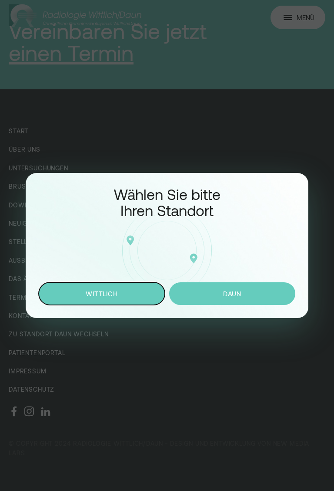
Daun (232, 294)
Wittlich (102, 294)
